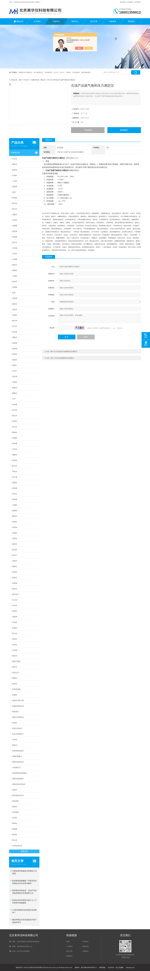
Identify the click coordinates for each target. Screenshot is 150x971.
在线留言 (130, 2)
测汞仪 (14, 544)
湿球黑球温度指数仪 (19, 773)
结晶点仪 (15, 672)
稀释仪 (14, 393)
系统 (13, 192)
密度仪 (14, 611)
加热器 (14, 499)
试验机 (14, 533)
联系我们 (138, 2)
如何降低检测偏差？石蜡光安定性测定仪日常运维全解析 (24, 882)
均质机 (14, 382)
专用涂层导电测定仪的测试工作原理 (24, 872)
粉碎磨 (14, 443)
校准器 (14, 404)
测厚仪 (14, 566)
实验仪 (14, 572)
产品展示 (69, 946)
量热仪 (14, 164)
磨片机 (14, 203)
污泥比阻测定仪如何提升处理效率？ (24, 911)
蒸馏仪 (14, 522)
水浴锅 (14, 248)
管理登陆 (102, 967)
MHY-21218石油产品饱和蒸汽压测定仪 (63, 351)
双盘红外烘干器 (18, 700)
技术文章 (93, 21)
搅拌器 (14, 488)
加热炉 (14, 790)
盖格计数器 (16, 661)
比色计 (14, 371)
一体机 (14, 181)
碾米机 (14, 516)
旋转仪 (14, 265)
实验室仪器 (35, 80)
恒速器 (14, 237)
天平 (13, 399)
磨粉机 (14, 432)
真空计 (14, 555)
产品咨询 (88, 130)
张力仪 (14, 427)
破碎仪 (14, 745)
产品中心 (56, 21)
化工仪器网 (119, 967)
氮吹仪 (14, 304)
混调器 (14, 226)
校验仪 (14, 577)
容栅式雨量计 (17, 756)
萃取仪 (14, 471)
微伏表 (14, 656)
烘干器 (14, 477)
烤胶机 (14, 270)
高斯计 (14, 365)
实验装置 (15, 812)
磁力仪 (14, 209)
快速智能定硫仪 (18, 751)
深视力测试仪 (17, 728)
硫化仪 (14, 416)
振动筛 (14, 550)
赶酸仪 (14, 214)
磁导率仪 (15, 594)
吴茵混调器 (16, 689)
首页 (20, 80)
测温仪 (14, 806)
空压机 (14, 818)
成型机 (14, 483)
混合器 (14, 376)
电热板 (14, 348)
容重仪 (14, 695)
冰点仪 (14, 159)
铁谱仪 (14, 354)
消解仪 (14, 337)
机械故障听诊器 (18, 706)
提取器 (14, 231)
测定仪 (43, 80)
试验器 (14, 617)
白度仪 (14, 309)
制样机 (14, 823)
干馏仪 (14, 276)
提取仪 (14, 170)
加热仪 (14, 639)
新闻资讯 (85, 946)
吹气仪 (14, 326)
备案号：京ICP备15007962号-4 (86, 967)
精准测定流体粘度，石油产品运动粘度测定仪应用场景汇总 (24, 892)
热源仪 (14, 421)
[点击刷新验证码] (79, 328)
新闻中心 (75, 21)
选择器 (14, 186)
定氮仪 (14, 628)
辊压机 (14, 460)
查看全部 (24, 851)
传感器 (14, 287)
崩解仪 (14, 455)
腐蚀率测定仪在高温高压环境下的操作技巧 (24, 921)
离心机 (14, 840)
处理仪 (14, 538)
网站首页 (19, 21)
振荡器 (14, 829)
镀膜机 (14, 510)
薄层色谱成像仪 (18, 779)
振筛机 (14, 198)
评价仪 (14, 605)
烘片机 (14, 410)
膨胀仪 (14, 388)
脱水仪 (14, 242)
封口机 (14, 600)
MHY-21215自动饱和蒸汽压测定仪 (62, 358)
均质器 (14, 298)
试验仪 (14, 561)
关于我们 (37, 21)
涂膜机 (14, 438)
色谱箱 (14, 583)
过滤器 (14, 259)
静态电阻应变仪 (18, 795)
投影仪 (14, 684)
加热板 (14, 343)
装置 (13, 293)
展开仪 (14, 667)
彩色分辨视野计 (18, 734)
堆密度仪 (15, 712)
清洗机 (14, 622)
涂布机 (14, 527)
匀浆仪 (14, 254)
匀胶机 (14, 505)
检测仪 (14, 834)
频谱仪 (14, 678)
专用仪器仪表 (17, 846)
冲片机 (14, 449)
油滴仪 (14, 360)
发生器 (14, 332)
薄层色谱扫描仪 (18, 762)
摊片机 (14, 321)
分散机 (14, 315)
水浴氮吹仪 (16, 767)
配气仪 (14, 466)
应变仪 (14, 494)
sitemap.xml (130, 967)
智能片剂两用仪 (18, 717)
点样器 (14, 650)
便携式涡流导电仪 (18, 784)
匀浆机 (14, 739)
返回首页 (123, 2)
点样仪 (14, 220)
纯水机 (14, 645)
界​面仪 (14, 723)
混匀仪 (14, 633)
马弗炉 (14, 175)
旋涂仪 (14, 281)
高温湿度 (15, 801)
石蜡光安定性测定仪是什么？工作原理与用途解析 (24, 901)
